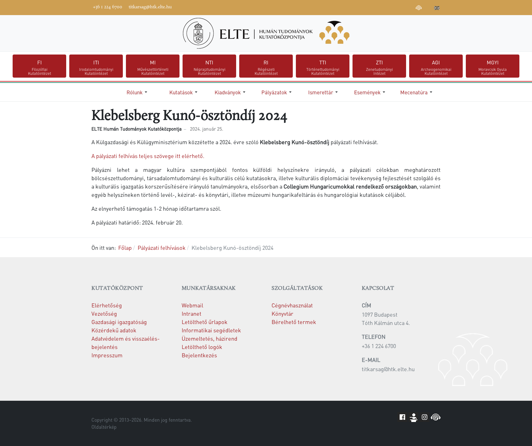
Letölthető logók (202, 346)
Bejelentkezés (199, 355)
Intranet (191, 313)
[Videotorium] (382, 7)
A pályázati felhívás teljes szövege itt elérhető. (147, 155)
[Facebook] (372, 7)
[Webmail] (428, 7)
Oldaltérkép (104, 427)
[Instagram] (400, 7)
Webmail (192, 305)
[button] (138, 92)
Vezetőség (104, 313)
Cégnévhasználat (292, 305)
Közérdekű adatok (113, 330)
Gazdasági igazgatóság (119, 321)
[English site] (437, 8)
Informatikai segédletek (211, 330)
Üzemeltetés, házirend (209, 338)
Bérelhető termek (294, 321)
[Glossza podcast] (419, 8)
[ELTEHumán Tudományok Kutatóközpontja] (266, 33)
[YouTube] (391, 7)
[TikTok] (409, 7)
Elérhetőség (106, 305)
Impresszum (107, 355)
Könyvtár (282, 313)
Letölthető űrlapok (205, 321)
